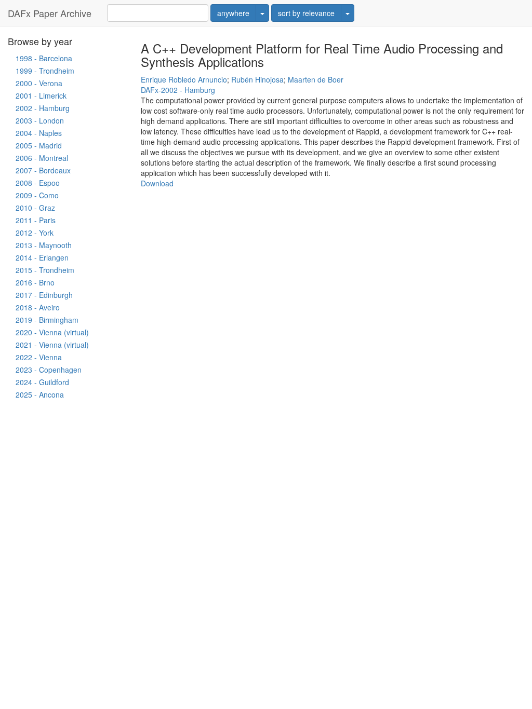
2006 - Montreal (42, 158)
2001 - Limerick (41, 95)
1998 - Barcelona (44, 58)
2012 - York (35, 232)
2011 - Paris (36, 220)
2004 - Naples (39, 133)
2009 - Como (37, 195)
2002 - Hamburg (43, 108)
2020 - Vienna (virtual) (52, 332)
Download (157, 183)
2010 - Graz (35, 207)
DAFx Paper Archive (49, 13)
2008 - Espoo (38, 183)
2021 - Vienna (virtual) (52, 344)
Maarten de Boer (315, 79)
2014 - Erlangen (42, 257)
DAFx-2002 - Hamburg (178, 90)
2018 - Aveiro (38, 307)
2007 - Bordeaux (43, 170)
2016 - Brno (35, 282)
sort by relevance (306, 13)
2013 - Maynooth (44, 245)
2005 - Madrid (39, 145)
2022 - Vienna (39, 357)
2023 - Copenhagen (49, 369)
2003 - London (40, 120)
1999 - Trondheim (45, 70)
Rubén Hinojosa (257, 79)
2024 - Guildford (42, 382)
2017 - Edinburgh (44, 295)
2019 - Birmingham (47, 320)
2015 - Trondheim (45, 270)
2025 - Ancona (40, 394)
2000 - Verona (39, 83)
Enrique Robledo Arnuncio (184, 79)
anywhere (233, 13)
